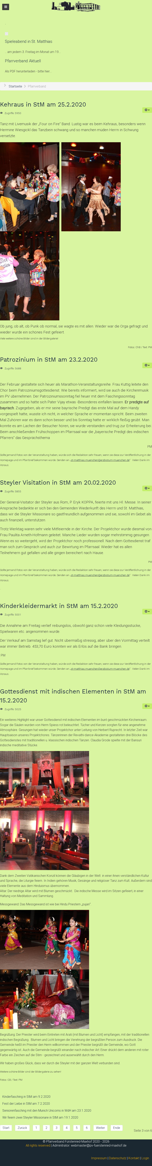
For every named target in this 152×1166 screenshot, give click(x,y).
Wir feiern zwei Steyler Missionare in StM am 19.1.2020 (40, 1117)
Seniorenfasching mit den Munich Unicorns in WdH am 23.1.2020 (46, 1110)
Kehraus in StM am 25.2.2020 (43, 104)
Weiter (100, 1128)
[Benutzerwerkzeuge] (147, 110)
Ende (116, 1128)
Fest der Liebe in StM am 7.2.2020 (26, 1103)
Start (6, 1128)
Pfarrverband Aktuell (23, 61)
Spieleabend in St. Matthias (28, 41)
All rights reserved (38, 1145)
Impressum (99, 1158)
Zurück (22, 1128)
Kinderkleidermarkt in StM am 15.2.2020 (59, 605)
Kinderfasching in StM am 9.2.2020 (26, 1097)
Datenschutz (117, 1158)
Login (145, 1158)
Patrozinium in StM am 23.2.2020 (49, 359)
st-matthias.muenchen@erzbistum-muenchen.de (100, 460)
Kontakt (133, 1158)
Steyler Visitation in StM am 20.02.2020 (58, 482)
